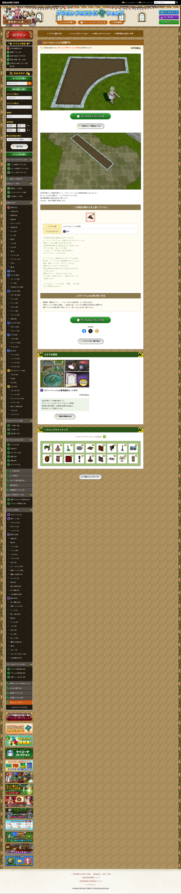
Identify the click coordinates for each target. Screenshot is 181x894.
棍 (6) (12, 239)
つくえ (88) (14, 550)
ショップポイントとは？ (80, 33)
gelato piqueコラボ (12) (17, 56)
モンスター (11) (16, 452)
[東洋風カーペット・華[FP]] (68, 458)
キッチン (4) (15, 578)
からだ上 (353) (15, 291)
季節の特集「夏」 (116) (18, 59)
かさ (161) (14, 386)
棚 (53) (13, 542)
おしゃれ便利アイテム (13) (19, 168)
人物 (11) (14, 448)
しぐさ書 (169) (14, 471)
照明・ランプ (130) (17, 570)
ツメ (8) (13, 243)
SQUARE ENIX (11, 2)
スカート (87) (15, 331)
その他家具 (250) (16, 594)
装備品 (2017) (10, 202)
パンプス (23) (15, 362)
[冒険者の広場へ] (17, 22)
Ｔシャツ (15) (15, 315)
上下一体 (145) (15, 295)
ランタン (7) (15, 414)
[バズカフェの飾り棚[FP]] (58, 448)
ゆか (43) (14, 630)
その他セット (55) (16, 196)
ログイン (19, 35)
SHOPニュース (169, 22)
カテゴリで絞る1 (13, 94)
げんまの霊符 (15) (16, 688)
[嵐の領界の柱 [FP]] (79, 458)
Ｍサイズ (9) (15, 526)
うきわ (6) (14, 410)
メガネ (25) (14, 374)
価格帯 (9, 113)
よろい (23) (14, 307)
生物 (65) (14, 460)
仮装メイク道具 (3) (16, 179)
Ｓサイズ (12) (15, 522)
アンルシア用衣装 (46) (18, 503)
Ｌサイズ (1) (15, 530)
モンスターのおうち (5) (18, 654)
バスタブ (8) (15, 558)
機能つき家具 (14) (16, 574)
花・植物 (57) (15, 590)
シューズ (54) (15, 358)
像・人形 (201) (15, 614)
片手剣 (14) (14, 211)
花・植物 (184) (15, 602)
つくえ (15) (14, 622)
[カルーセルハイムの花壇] (90, 217)
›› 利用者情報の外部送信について (90, 881)
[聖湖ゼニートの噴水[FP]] (79, 448)
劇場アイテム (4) (15, 52)
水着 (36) (14, 319)
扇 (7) (12, 251)
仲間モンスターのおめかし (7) (20, 683)
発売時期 (10, 122)
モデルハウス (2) (16, 514)
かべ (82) (14, 634)
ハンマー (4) (15, 255)
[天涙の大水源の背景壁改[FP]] (133, 448)
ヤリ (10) (14, 231)
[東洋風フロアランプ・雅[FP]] (47, 458)
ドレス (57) (14, 299)
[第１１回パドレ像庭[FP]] (90, 458)
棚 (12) (13, 618)
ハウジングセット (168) (18, 192)
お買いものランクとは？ (102, 33)
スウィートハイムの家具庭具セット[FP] (60, 390)
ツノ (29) (14, 283)
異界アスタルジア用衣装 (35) (20, 499)
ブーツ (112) (15, 354)
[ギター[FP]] (122, 448)
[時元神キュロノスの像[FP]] (122, 458)
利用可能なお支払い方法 (124, 33)
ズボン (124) (15, 327)
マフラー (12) (15, 402)
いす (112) (14, 554)
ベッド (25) (14, 546)
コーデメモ (169, 17)
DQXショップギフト (16, 702)
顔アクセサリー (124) (18, 370)
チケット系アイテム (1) (18, 172)
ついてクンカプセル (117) (14, 440)
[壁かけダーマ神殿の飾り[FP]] (133, 458)
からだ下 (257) (15, 323)
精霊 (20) (14, 456)
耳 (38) (13, 378)
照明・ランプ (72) (16, 606)
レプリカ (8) (15, 444)
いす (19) (14, 626)
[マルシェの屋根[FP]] (47, 448)
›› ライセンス (90, 885)
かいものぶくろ (169, 12)
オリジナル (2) (15, 464)
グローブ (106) (15, 343)
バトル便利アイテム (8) (18, 164)
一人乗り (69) (15, 425)
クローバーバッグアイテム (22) (16, 159)
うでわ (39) (14, 339)
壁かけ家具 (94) (16, 586)
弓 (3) (12, 263)
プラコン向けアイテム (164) (15, 664)
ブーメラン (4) (15, 259)
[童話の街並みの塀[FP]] (101, 458)
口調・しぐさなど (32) (18, 677)
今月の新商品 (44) (16, 48)
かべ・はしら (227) (17, 566)
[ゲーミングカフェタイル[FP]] (111, 458)
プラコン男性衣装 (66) (18, 669)
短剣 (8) (13, 219)
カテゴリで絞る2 (13, 103)
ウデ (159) (14, 335)
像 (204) (13, 582)
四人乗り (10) (15, 433)
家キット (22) (15, 518)
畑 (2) (12, 646)
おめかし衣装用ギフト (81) (15, 495)
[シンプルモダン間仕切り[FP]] (101, 448)
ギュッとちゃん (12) (17, 398)
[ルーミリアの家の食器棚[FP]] (58, 458)
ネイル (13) (14, 347)
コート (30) (14, 311)
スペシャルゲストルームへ (19, 717)
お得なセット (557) (12, 183)
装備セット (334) (16, 188)
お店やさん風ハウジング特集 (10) (19, 64)
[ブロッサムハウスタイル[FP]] (90, 448)
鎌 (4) (12, 267)
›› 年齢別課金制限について (90, 877)
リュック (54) (15, 394)
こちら (80, 307)
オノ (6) (13, 235)
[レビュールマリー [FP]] (68, 448)
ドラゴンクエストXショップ (90, 13)
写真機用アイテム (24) (17, 490)
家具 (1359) (14, 534)
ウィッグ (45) (15, 279)
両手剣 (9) (14, 215)
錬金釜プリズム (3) (16, 693)
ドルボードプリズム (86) (14, 421)
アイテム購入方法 (55, 33)
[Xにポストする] (90, 331)
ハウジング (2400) (12, 510)
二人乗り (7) (15, 429)
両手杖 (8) (14, 227)
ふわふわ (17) (15, 390)
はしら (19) (14, 638)
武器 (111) (14, 207)
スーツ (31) (14, 303)
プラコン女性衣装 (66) (18, 673)
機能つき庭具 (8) (16, 642)
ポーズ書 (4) (14, 475)
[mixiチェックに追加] (97, 331)
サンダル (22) (15, 366)
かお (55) (14, 382)
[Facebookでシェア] (84, 331)
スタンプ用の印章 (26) (17, 480)
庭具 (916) (14, 598)
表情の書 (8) (14, 485)
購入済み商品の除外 (14, 136)
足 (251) (13, 350)
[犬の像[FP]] (111, 448)
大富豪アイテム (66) (16, 697)
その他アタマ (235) (17, 287)
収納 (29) (14, 538)
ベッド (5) (14, 610)
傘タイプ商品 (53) (16, 406)
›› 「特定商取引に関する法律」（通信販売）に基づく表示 (90, 874)
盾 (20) (13, 271)
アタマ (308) (15, 275)
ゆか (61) (14, 562)
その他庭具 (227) (16, 658)
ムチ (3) (13, 247)
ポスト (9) (14, 650)
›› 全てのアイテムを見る (19, 707)
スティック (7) (15, 223)
